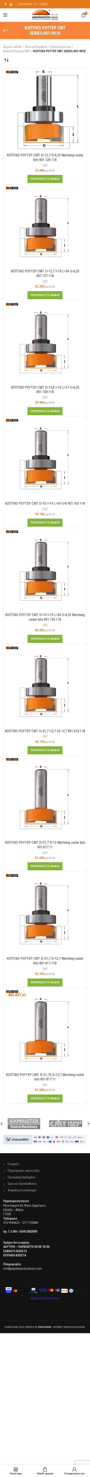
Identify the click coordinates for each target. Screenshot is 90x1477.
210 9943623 (25, 4)
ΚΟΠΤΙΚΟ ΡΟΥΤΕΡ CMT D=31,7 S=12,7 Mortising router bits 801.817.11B (45, 960)
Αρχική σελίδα (12, 47)
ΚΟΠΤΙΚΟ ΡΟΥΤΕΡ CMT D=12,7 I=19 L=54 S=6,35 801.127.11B (45, 273)
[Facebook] (5, 4)
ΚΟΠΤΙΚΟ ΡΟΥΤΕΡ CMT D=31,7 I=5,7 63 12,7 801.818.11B (45, 731)
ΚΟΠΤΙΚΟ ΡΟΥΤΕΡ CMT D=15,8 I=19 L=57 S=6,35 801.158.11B (45, 389)
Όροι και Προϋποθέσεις (22, 1183)
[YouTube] (11, 4)
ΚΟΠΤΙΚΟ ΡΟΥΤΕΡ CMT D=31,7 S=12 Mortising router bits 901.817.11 (45, 844)
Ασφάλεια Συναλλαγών (22, 1190)
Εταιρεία (13, 1164)
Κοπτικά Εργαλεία (36, 47)
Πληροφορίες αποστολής (24, 1170)
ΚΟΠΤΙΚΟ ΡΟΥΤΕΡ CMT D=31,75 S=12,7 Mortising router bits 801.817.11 (45, 1077)
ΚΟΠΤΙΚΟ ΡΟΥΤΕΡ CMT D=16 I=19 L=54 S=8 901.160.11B (45, 503)
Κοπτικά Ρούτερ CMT (16, 51)
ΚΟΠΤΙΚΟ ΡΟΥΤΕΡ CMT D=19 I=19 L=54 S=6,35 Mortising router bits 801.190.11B (45, 617)
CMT (45, 165)
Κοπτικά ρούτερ (61, 47)
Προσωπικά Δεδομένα (21, 1177)
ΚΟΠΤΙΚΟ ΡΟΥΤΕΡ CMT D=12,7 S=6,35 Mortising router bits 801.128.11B (45, 157)
